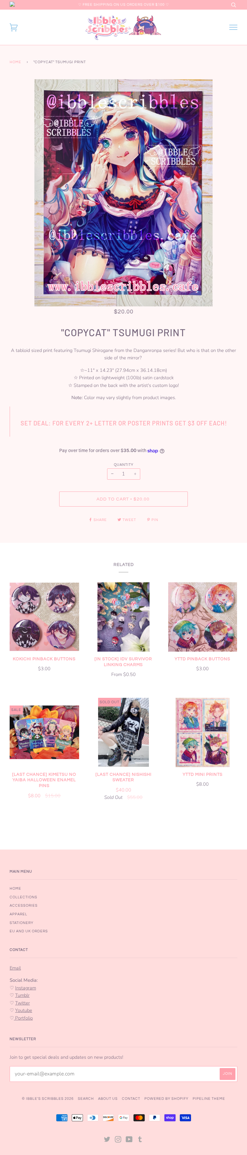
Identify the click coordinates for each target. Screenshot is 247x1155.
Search (86, 1098)
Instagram (25, 988)
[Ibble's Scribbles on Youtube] (129, 1140)
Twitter (22, 1003)
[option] (123, 192)
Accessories (24, 905)
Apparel (18, 914)
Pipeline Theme (209, 1098)
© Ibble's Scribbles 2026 (48, 1098)
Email (15, 968)
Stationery (21, 923)
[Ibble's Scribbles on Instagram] (118, 1140)
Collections (23, 897)
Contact (131, 1098)
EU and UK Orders (29, 931)
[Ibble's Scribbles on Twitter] (107, 1140)
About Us (108, 1098)
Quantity (123, 464)
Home (15, 62)
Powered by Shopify (166, 1098)
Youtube (23, 1010)
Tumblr (22, 995)
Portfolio (23, 1018)
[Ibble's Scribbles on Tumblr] (140, 1140)
